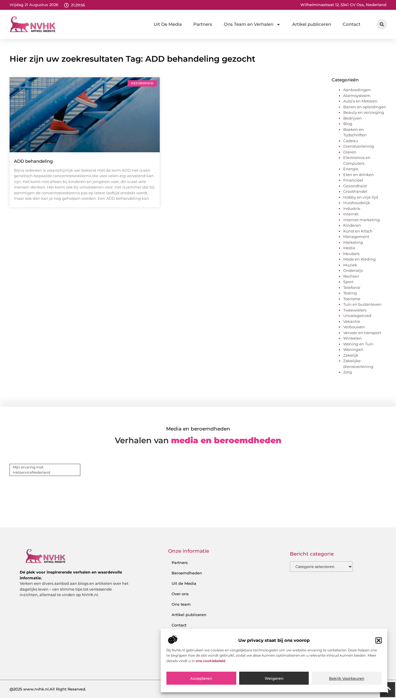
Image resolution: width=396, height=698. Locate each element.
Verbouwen (354, 327)
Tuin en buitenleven (362, 304)
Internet (351, 214)
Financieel (353, 180)
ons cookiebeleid (210, 661)
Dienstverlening (358, 146)
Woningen (353, 349)
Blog (347, 123)
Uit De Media (168, 24)
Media (349, 248)
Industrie (351, 208)
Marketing (353, 242)
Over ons (180, 593)
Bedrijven (352, 118)
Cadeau (350, 140)
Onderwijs (353, 270)
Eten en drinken (358, 174)
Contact (351, 24)
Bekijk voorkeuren (346, 678)
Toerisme (351, 298)
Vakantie (351, 321)
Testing (350, 293)
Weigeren (274, 678)
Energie (350, 168)
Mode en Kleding (359, 259)
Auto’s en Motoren (360, 101)
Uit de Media (184, 583)
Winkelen (352, 338)
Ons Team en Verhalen (248, 24)
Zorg (347, 372)
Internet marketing (361, 219)
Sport (348, 281)
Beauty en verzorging (363, 112)
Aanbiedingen (357, 89)
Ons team (181, 604)
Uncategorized (357, 315)
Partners (202, 24)
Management (356, 236)
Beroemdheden (187, 573)
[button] (379, 640)
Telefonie (351, 287)
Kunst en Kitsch (358, 231)
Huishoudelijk (356, 202)
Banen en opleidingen (364, 107)
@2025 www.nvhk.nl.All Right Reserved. (48, 689)
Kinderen (352, 225)
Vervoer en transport (362, 332)
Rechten (351, 276)
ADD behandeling (33, 161)
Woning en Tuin (358, 344)
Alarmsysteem (356, 95)
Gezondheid (355, 186)
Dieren (349, 152)
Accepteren (201, 678)
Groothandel (355, 191)
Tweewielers (354, 310)
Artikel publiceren (311, 24)
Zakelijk (350, 355)
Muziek (350, 265)
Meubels (351, 253)
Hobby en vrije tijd (360, 197)
